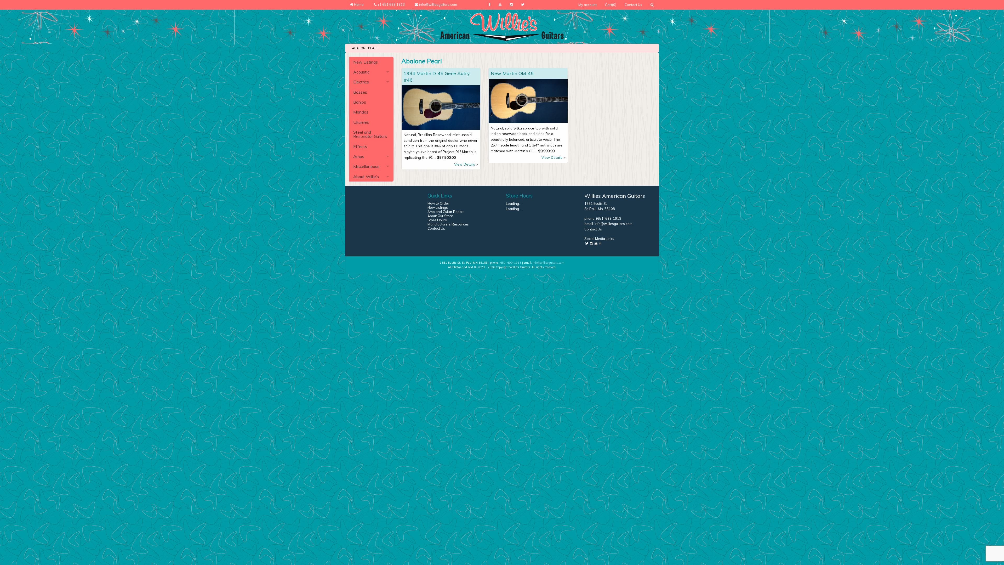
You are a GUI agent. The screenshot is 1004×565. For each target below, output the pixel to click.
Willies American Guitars (614, 196)
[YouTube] (500, 4)
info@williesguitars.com (613, 224)
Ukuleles (361, 122)
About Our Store (440, 216)
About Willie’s (366, 176)
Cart (610, 5)
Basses (360, 92)
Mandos (360, 112)
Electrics (361, 81)
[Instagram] (511, 4)
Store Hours (437, 220)
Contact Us (633, 5)
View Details (464, 164)
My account (587, 5)
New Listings (365, 62)
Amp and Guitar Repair (445, 212)
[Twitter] (522, 4)
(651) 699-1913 (608, 218)
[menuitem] (587, 5)
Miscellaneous (366, 166)
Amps (358, 156)
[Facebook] (489, 4)
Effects (360, 146)
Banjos (359, 102)
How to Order (438, 203)
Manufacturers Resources (448, 224)
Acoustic (361, 72)
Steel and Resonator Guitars (370, 134)
